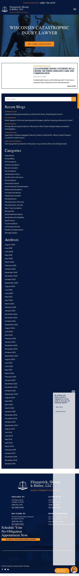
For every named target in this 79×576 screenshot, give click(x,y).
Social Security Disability (14, 217)
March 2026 (9, 262)
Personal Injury (11, 199)
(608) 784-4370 (47, 3)
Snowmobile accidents (14, 214)
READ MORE (71, 86)
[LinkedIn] (8, 570)
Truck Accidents (11, 223)
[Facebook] (2, 570)
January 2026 (10, 269)
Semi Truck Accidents (13, 208)
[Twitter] (5, 570)
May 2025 (8, 297)
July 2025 (8, 290)
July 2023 (8, 363)
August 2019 (10, 429)
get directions (18, 507)
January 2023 (10, 380)
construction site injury (14, 177)
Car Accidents (10, 171)
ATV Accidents (10, 162)
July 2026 (9, 248)
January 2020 (10, 411)
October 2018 (10, 464)
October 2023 (10, 352)
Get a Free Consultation (39, 44)
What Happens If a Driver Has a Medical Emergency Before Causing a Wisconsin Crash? (39, 120)
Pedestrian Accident (13, 196)
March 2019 (9, 446)
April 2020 (9, 404)
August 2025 (10, 286)
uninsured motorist (12, 226)
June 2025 (9, 293)
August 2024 (10, 328)
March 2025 (9, 304)
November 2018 (11, 460)
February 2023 (10, 377)
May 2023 (8, 370)
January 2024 (10, 342)
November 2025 (11, 276)
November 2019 (11, 418)
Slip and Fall (9, 211)
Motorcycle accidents (13, 189)
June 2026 (9, 251)
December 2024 (11, 314)
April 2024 (9, 335)
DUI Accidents (10, 180)
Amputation (9, 155)
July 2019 (8, 432)
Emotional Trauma (12, 183)
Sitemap (26, 566)
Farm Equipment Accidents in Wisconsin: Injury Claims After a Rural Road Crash (36, 144)
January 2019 (10, 453)
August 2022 (10, 397)
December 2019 (11, 415)
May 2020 (8, 401)
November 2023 (11, 349)
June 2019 (9, 436)
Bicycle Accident (11, 168)
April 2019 (9, 443)
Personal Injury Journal (14, 205)
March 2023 (9, 373)
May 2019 (8, 439)
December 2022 (11, 384)
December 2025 (11, 272)
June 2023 (9, 366)
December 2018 (11, 457)
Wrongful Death (11, 233)
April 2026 (9, 258)
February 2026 (10, 265)
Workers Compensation (14, 230)
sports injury (10, 220)
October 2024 (10, 321)
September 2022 (11, 394)
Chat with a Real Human (61, 571)
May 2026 (8, 255)
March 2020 (9, 408)
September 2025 (11, 283)
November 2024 (11, 317)
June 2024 (9, 331)
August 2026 (10, 244)
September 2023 (11, 356)
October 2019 (10, 422)
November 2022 (11, 387)
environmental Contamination (17, 186)
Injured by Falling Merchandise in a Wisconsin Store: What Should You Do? (34, 114)
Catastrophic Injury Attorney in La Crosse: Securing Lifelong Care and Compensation (53, 71)
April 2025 (9, 300)
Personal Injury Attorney (14, 202)
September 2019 (11, 425)
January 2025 (10, 311)
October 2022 (10, 391)
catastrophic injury (42, 66)
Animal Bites (10, 158)
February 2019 (10, 450)
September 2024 (11, 324)
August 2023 (10, 359)
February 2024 (10, 338)
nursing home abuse (13, 192)
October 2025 (10, 279)
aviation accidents (12, 165)
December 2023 (11, 345)
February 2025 (10, 307)
